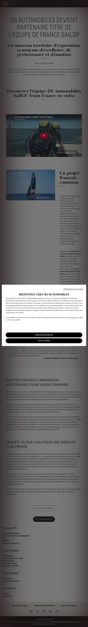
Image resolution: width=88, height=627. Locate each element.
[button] (73, 289)
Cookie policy (73, 317)
